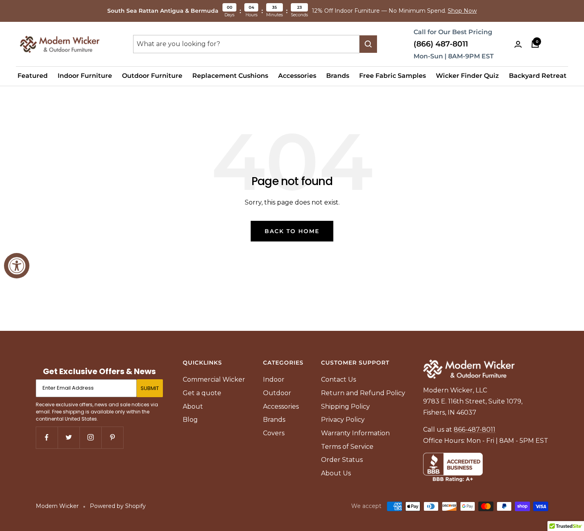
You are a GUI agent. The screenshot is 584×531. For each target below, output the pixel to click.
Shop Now (462, 10)
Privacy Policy (343, 419)
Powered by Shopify (118, 506)
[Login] (518, 44)
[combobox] (246, 44)
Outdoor (277, 393)
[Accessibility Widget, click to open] (16, 265)
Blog (190, 419)
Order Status (342, 459)
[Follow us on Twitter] (68, 437)
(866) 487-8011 (441, 43)
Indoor (273, 379)
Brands (337, 75)
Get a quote (202, 393)
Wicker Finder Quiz (467, 75)
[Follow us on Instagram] (90, 437)
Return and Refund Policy (363, 393)
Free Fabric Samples (392, 75)
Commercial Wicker (214, 379)
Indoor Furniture (85, 75)
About (193, 406)
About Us (336, 473)
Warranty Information (355, 433)
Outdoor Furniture (152, 75)
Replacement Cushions (230, 75)
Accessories (297, 75)
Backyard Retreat (538, 75)
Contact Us (338, 379)
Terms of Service (347, 446)
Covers (273, 433)
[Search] (368, 44)
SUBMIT (150, 388)
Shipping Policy (345, 406)
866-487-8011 (474, 429)
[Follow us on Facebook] (47, 437)
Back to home (292, 231)
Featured (32, 75)
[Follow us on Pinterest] (112, 437)
